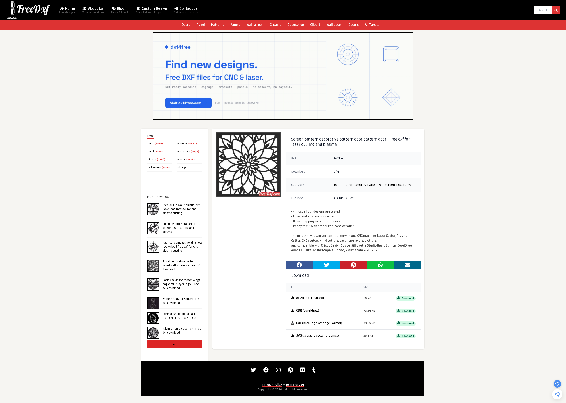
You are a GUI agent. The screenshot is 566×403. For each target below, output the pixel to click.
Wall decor (334, 25)
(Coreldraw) (307, 310)
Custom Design (151, 10)
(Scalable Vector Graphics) (317, 336)
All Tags (181, 167)
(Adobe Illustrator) (310, 298)
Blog (120, 10)
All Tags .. (372, 25)
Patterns (217, 25)
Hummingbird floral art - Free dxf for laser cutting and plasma (181, 228)
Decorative (296, 25)
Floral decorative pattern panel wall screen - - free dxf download (181, 265)
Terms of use (295, 384)
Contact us (186, 10)
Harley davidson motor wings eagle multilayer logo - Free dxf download (181, 284)
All (174, 344)
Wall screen (255, 25)
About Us (93, 10)
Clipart (315, 25)
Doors (186, 25)
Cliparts (275, 25)
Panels (235, 25)
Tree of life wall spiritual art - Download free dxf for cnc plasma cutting (182, 209)
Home (67, 10)
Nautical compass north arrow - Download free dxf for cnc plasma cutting (182, 247)
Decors (353, 25)
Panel (201, 25)
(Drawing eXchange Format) (319, 323)
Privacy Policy (272, 384)
